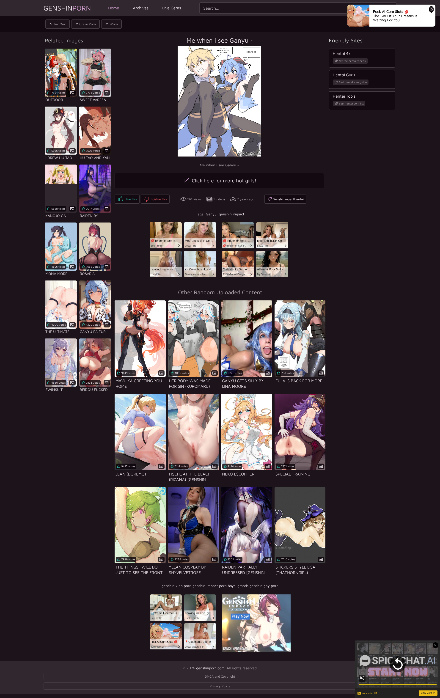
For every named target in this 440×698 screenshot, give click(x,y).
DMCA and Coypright (220, 676)
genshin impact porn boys (213, 586)
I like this (131, 199)
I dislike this (159, 199)
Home (113, 7)
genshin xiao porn (176, 586)
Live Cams (171, 7)
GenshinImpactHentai (288, 199)
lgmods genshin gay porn (257, 586)
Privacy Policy (220, 686)
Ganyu (211, 214)
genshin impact (231, 214)
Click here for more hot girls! (223, 181)
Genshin (67, 8)
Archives (140, 7)
